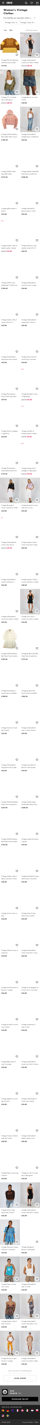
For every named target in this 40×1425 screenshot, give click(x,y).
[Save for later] (16, 54)
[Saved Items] (31, 3)
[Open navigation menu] (3, 3)
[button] (3, 1410)
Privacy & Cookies (27, 1422)
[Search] (26, 3)
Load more (20, 1378)
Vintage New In (11, 22)
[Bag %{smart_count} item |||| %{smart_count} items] (37, 3)
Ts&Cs (36, 1422)
